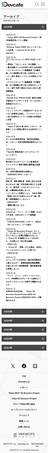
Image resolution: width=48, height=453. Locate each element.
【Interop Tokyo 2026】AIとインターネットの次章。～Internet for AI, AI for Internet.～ (24, 50)
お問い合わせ (24, 427)
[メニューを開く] (43, 4)
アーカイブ (24, 415)
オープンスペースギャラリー (24, 410)
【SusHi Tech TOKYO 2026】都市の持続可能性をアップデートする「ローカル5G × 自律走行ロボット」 (24, 101)
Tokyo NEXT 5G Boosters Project (24, 393)
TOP (24, 376)
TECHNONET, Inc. (37, 445)
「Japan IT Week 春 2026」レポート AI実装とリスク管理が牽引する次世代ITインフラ (23, 129)
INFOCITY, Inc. (10, 444)
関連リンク (24, 421)
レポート (24, 387)
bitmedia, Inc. (24, 444)
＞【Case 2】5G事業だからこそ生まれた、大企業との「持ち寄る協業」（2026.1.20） (22, 241)
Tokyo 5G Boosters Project (24, 398)
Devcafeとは (24, 382)
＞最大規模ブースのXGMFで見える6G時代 (24, 67)
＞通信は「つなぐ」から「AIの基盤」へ (22, 64)
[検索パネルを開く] (37, 4)
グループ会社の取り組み (24, 404)
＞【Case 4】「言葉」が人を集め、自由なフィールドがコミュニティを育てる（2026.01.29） (24, 250)
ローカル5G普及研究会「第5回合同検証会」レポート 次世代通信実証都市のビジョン (24, 142)
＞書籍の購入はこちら (15, 205)
